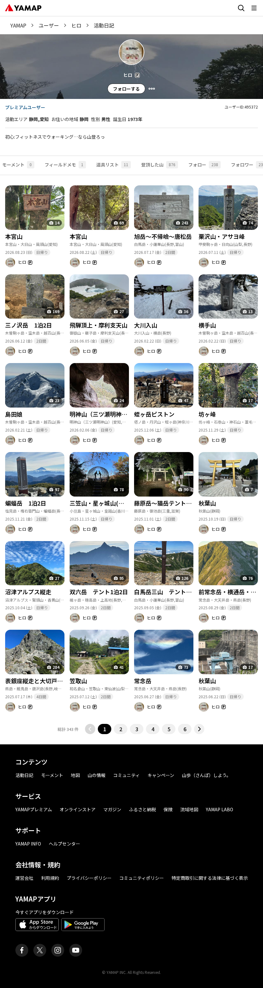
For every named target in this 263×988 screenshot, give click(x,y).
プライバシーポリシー (89, 878)
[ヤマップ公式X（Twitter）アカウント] (39, 950)
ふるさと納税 (142, 809)
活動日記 (24, 775)
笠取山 (78, 680)
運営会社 (24, 878)
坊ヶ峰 (207, 414)
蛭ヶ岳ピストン (154, 414)
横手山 (207, 325)
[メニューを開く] (254, 8)
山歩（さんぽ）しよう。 (206, 775)
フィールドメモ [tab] (64, 164)
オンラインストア (78, 809)
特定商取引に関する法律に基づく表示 (210, 878)
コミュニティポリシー (141, 878)
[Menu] (152, 89)
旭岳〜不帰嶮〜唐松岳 (163, 236)
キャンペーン (161, 775)
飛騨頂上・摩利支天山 (98, 325)
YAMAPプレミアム (33, 809)
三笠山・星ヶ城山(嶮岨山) (104, 503)
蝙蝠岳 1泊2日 (25, 503)
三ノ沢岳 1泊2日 (28, 325)
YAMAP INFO (28, 843)
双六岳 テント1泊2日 (99, 591)
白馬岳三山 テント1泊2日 (169, 591)
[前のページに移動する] (90, 729)
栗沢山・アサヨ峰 (222, 236)
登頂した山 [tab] (158, 164)
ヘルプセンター (64, 843)
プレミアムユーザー (25, 107)
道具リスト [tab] (112, 164)
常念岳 (145, 680)
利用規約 (50, 878)
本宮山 (13, 236)
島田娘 (13, 414)
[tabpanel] (131, 454)
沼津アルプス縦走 (28, 591)
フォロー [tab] (203, 164)
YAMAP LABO (219, 809)
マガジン (112, 809)
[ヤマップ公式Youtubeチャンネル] (75, 950)
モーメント (52, 775)
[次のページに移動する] (199, 729)
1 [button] (104, 729)
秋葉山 (207, 503)
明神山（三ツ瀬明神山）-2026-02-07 (117, 414)
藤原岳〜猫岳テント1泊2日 (169, 503)
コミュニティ (126, 775)
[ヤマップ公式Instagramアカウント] (57, 950)
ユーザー (48, 25)
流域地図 (189, 809)
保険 (168, 809)
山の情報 (97, 775)
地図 (75, 775)
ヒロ (76, 25)
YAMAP (18, 25)
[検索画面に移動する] (241, 8)
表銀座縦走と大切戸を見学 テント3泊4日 (60, 680)
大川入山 (145, 325)
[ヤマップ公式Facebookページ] (21, 950)
